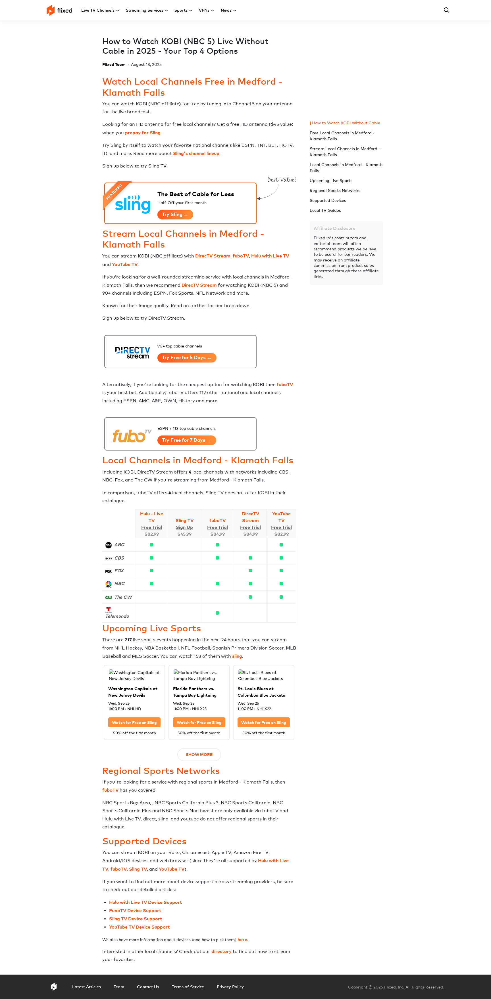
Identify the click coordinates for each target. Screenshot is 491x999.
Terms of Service (188, 986)
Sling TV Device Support (135, 918)
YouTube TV (125, 264)
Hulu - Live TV (151, 517)
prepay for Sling (143, 132)
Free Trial (151, 527)
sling (237, 656)
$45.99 (184, 534)
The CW (123, 597)
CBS (119, 558)
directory (221, 951)
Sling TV (185, 520)
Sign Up (184, 527)
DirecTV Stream (212, 256)
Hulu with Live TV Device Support (145, 902)
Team (119, 986)
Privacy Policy (230, 986)
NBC (119, 583)
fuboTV (241, 256)
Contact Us (148, 986)
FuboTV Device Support (135, 910)
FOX (119, 570)
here (242, 939)
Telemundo (117, 616)
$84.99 (217, 534)
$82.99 (151, 534)
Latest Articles (86, 986)
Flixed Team (114, 64)
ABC (119, 544)
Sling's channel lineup (196, 153)
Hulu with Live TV (270, 256)
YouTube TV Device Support (139, 927)
